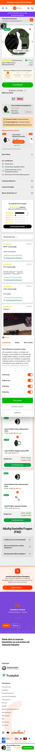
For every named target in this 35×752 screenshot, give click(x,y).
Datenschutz (5, 722)
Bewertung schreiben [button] (17, 226)
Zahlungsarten (6, 699)
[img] (7, 244)
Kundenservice (6, 687)
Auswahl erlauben (17, 406)
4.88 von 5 (22, 207)
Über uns (15, 625)
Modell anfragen (6, 712)
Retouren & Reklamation (9, 696)
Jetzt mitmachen (16, 587)
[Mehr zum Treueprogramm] (25, 91)
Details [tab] (17, 342)
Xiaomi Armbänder (10, 24)
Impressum (5, 725)
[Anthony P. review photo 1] (17, 331)
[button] (7, 60)
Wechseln (28, 112)
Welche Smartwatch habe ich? (13, 21)
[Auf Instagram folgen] (3, 732)
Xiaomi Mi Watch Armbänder (22, 24)
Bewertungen (6, 715)
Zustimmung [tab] (6, 342)
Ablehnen (17, 412)
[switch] (30, 380)
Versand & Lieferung (8, 693)
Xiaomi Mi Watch (15, 108)
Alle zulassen (17, 400)
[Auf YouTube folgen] (8, 732)
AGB (3, 719)
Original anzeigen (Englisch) (14, 258)
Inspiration (5, 690)
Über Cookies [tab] (28, 342)
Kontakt (6, 625)
